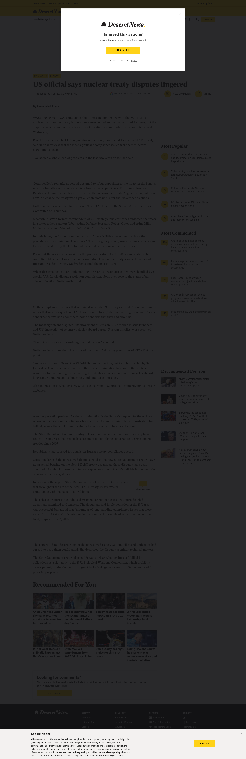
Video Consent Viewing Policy (106, 752)
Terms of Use (65, 752)
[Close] (240, 734)
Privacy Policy (80, 752)
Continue (204, 743)
